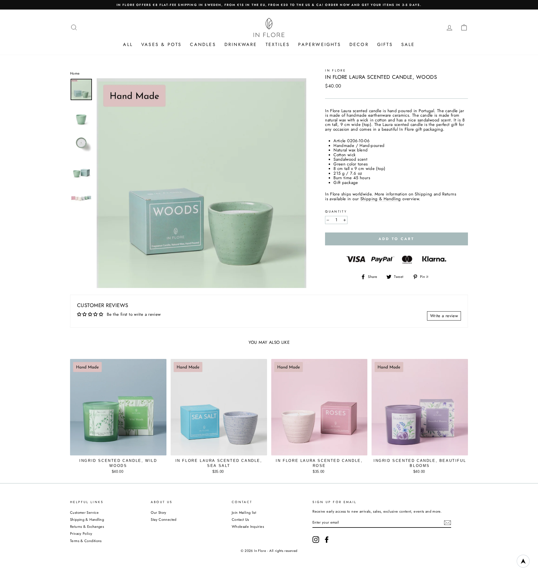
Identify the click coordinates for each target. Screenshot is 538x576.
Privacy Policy (81, 533)
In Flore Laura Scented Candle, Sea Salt (218, 463)
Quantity (336, 211)
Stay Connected (163, 519)
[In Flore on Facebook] (326, 539)
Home (75, 73)
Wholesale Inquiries (248, 526)
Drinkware (240, 44)
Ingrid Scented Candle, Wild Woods (118, 463)
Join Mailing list (244, 512)
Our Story (158, 512)
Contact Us (240, 519)
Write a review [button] (444, 316)
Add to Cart (118, 470)
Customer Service (84, 512)
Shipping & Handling (380, 199)
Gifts (385, 44)
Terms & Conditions (86, 540)
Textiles (278, 44)
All (128, 44)
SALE (408, 44)
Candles (203, 44)
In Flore (335, 70)
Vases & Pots (161, 44)
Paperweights (319, 44)
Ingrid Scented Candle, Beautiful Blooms (420, 463)
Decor (359, 44)
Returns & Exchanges (87, 526)
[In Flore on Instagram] (315, 539)
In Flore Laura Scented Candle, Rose (319, 463)
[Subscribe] (447, 522)
